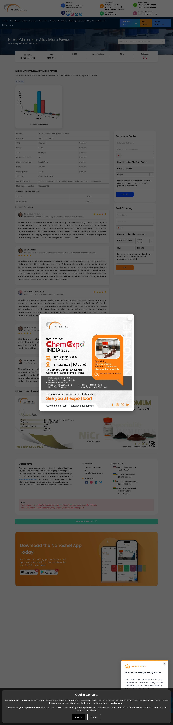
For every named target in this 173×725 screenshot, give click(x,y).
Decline (94, 717)
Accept (78, 717)
